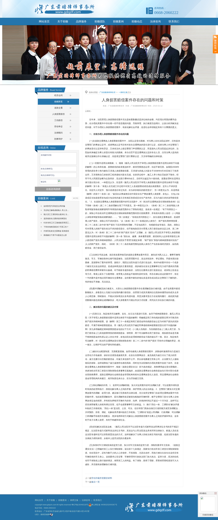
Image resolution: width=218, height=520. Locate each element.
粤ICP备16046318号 (79, 505)
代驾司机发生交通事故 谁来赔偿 (56, 231)
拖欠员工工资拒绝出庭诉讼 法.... (56, 214)
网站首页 (44, 21)
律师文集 (123, 92)
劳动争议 (58, 126)
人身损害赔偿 (58, 114)
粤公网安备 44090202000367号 (104, 505)
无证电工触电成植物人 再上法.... (56, 210)
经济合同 (58, 95)
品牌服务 (81, 21)
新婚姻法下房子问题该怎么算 (55, 235)
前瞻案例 (118, 21)
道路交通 (58, 108)
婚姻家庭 (58, 102)
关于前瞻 (62, 21)
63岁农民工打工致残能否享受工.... (57, 223)
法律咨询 (155, 21)
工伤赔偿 (58, 120)
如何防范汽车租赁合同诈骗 (54, 206)
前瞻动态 (137, 21)
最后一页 (95, 482)
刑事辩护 (58, 139)
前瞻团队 (99, 21)
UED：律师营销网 (42, 514)
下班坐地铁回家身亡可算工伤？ (56, 227)
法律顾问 (58, 133)
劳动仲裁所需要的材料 (101, 478)
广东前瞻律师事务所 (108, 92)
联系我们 (174, 21)
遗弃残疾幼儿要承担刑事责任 (55, 219)
